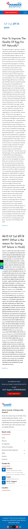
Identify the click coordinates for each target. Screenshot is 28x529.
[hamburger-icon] (25, 12)
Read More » (5, 225)
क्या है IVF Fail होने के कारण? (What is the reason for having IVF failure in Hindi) (13, 241)
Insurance (4, 456)
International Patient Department (10, 450)
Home (3, 438)
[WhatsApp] (1, 264)
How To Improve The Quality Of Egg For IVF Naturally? (14, 41)
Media (3, 453)
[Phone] (1, 267)
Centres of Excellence (7, 447)
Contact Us (4, 459)
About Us (4, 441)
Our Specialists (5, 444)
